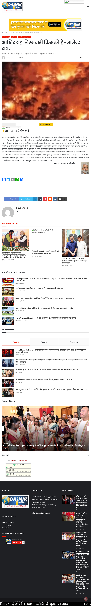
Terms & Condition (8, 522)
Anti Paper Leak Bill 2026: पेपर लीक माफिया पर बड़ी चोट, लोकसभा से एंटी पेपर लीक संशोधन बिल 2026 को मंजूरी (51, 279)
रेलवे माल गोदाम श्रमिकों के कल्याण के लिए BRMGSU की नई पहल (39, 288)
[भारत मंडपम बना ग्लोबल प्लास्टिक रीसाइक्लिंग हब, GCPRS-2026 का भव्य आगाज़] (8, 301)
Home (5, 32)
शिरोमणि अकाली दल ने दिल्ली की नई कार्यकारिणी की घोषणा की (45, 252)
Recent (16, 342)
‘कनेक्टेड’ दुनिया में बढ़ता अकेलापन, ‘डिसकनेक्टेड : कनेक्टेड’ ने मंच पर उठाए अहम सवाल (47, 370)
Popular (44, 342)
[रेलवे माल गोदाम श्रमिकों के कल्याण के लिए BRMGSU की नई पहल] (8, 291)
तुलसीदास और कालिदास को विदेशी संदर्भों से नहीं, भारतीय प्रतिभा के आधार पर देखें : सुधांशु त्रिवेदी (43, 447)
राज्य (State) (27, 37)
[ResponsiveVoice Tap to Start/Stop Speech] (9, 124)
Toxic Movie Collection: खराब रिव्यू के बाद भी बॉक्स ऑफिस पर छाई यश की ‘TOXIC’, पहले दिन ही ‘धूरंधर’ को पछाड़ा (51, 351)
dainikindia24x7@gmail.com (46, 497)
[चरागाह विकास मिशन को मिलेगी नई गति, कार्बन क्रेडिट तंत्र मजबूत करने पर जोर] (8, 311)
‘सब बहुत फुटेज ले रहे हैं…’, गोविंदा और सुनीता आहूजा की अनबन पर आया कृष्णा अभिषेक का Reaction (51, 389)
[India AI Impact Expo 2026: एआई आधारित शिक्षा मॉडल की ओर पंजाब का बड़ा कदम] (8, 321)
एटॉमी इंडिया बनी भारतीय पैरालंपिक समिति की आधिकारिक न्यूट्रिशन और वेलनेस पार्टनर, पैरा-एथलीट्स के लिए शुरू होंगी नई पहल (82, 560)
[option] (45, 428)
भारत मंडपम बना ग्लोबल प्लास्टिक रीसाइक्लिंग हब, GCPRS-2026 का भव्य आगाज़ (45, 298)
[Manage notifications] (86, 599)
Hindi (7, 127)
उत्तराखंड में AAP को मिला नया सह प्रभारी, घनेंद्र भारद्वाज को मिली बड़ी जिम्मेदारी (74, 261)
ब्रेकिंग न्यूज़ (14, 37)
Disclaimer (5, 528)
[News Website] (12, 7)
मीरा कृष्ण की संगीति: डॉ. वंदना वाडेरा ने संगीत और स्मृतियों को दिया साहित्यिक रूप (44, 379)
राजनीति (20, 37)
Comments (73, 342)
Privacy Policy (6, 525)
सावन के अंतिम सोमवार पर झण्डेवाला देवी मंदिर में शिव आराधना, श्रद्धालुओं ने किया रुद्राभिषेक (82, 520)
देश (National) (13, 32)
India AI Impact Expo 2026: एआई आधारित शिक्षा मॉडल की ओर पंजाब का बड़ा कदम (46, 318)
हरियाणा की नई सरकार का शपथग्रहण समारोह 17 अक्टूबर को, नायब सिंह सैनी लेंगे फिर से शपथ (14, 255)
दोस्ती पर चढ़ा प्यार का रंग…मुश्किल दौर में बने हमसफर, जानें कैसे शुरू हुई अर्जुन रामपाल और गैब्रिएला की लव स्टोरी (82, 583)
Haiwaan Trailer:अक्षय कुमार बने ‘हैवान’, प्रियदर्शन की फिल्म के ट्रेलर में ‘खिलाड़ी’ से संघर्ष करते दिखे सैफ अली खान (51, 361)
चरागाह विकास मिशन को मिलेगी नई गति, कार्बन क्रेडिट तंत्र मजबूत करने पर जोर (44, 308)
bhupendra (9, 58)
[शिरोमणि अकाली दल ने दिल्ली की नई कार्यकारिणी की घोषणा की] (45, 239)
